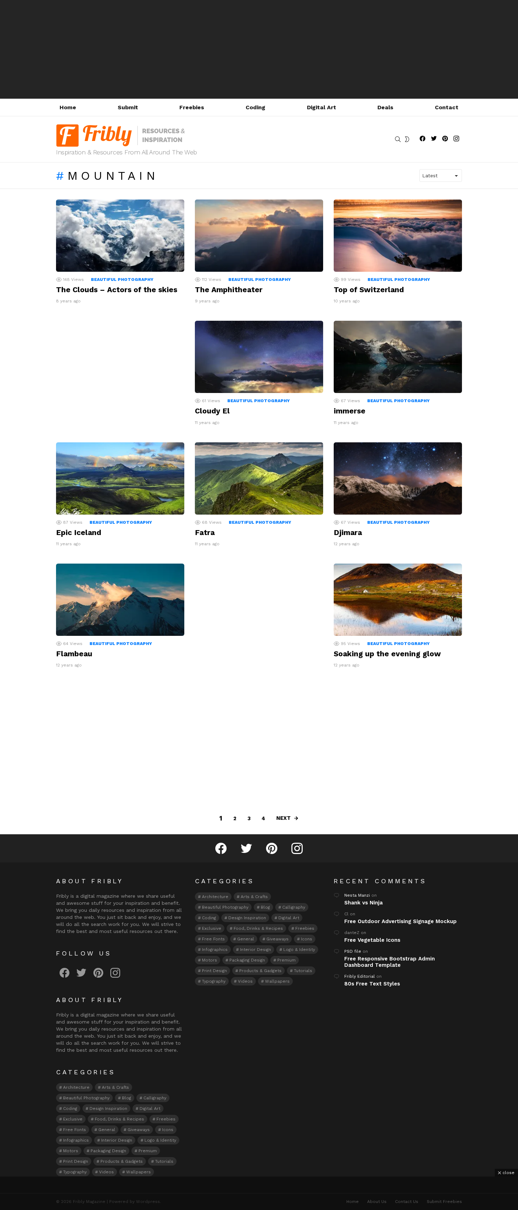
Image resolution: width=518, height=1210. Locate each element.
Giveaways (139, 1129)
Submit (128, 107)
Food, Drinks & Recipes (119, 1119)
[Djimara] (398, 478)
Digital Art (321, 107)
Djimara (348, 532)
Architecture (76, 1087)
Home (68, 107)
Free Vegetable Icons (372, 940)
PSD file (352, 951)
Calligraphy (154, 1097)
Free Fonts (74, 1129)
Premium (147, 1150)
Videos (106, 1171)
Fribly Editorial (359, 976)
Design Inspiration (108, 1108)
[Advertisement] (259, 49)
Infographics (76, 1140)
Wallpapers (138, 1171)
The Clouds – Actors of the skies (116, 289)
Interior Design (116, 1140)
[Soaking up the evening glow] (398, 600)
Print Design (75, 1161)
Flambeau (74, 653)
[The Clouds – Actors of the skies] (120, 235)
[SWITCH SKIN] (407, 139)
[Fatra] (259, 478)
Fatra (205, 532)
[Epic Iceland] (120, 478)
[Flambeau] (120, 600)
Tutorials (164, 1161)
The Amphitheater (229, 289)
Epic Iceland (78, 532)
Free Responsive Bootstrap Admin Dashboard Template (389, 962)
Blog (126, 1097)
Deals (385, 107)
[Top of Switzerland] (398, 235)
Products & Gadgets (121, 1161)
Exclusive (72, 1119)
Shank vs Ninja (363, 902)
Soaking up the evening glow (387, 653)
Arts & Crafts (115, 1087)
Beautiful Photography (122, 279)
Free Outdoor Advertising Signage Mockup (400, 921)
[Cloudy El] (259, 357)
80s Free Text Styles (372, 984)
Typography (75, 1171)
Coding (255, 107)
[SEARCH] (398, 139)
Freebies (191, 107)
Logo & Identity (160, 1140)
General (106, 1129)
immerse (349, 410)
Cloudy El (212, 410)
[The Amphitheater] (259, 235)
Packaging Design (108, 1150)
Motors (70, 1150)
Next (283, 818)
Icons (167, 1129)
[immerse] (398, 357)
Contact (446, 107)
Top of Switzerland (369, 289)
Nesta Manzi (357, 895)
